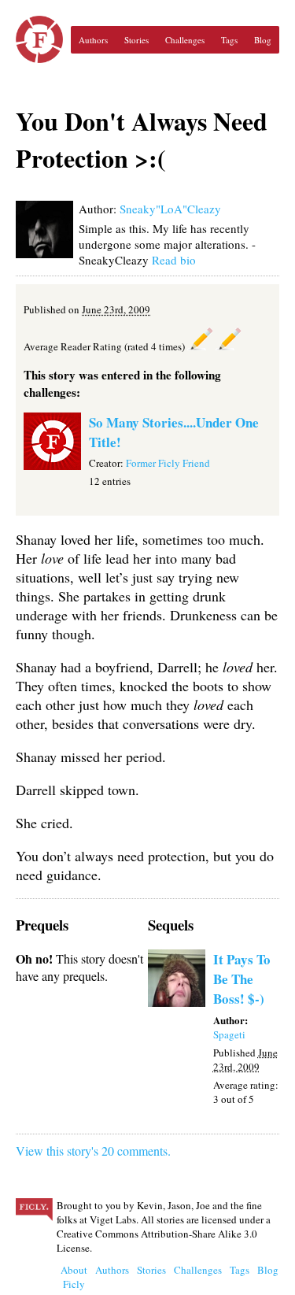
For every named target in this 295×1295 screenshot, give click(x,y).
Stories (136, 40)
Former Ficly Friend (168, 463)
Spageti (229, 1034)
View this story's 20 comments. (93, 1150)
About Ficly (74, 1277)
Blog (262, 40)
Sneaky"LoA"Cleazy (170, 208)
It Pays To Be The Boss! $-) (242, 978)
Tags (229, 40)
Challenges (185, 40)
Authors (93, 40)
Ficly (39, 39)
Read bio (174, 260)
